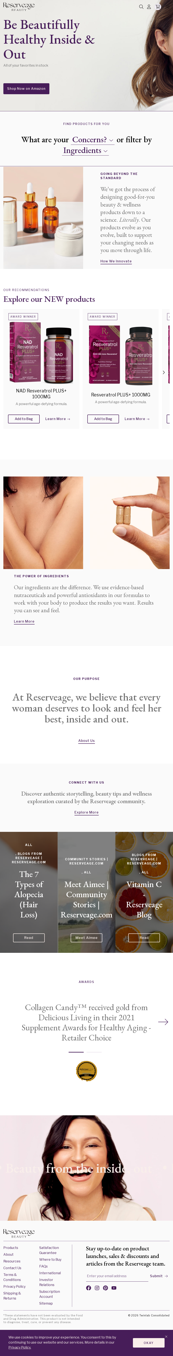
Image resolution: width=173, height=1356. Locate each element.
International (50, 1273)
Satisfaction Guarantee (49, 1250)
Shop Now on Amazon (26, 89)
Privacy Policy (14, 1287)
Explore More (86, 812)
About (8, 1255)
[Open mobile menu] (166, 7)
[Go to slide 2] (94, 1052)
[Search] (141, 7)
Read (28, 938)
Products (10, 1248)
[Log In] (149, 7)
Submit (156, 1276)
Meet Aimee (87, 938)
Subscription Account (49, 1294)
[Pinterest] (105, 1289)
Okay (149, 1343)
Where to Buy (50, 1260)
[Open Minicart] (158, 7)
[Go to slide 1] (76, 1052)
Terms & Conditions (12, 1277)
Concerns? (89, 139)
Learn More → (57, 419)
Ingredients (82, 150)
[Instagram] (97, 1289)
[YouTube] (113, 1289)
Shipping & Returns (12, 1295)
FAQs (43, 1266)
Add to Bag (24, 419)
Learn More (24, 621)
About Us (86, 741)
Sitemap (46, 1303)
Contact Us (12, 1268)
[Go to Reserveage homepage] (19, 1234)
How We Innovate (116, 261)
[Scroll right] (164, 372)
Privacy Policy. (19, 1347)
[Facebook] (88, 1289)
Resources (11, 1261)
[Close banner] (166, 1337)
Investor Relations (46, 1282)
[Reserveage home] (19, 7)
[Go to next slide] (163, 1022)
